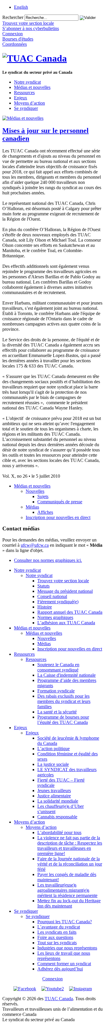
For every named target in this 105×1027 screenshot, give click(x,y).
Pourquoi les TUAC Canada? (64, 921)
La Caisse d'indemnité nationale (66, 675)
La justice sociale (53, 764)
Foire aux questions (55, 937)
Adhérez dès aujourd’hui (60, 968)
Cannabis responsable (57, 816)
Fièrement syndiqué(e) (57, 601)
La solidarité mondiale (57, 801)
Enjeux (20, 97)
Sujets (42, 496)
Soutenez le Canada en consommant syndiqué (58, 667)
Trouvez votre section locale (63, 580)
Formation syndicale (56, 690)
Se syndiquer (26, 108)
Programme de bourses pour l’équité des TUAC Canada (63, 720)
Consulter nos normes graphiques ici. (48, 560)
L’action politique (53, 748)
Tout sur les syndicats (57, 942)
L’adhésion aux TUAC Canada (66, 622)
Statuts (43, 585)
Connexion (52, 978)
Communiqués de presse (59, 501)
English (21, 7)
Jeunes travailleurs (54, 790)
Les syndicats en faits (56, 932)
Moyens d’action (29, 103)
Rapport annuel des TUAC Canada (69, 612)
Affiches (45, 512)
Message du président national (65, 591)
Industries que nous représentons (67, 947)
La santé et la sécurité (57, 711)
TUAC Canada (59, 998)
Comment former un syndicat (64, 963)
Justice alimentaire (54, 795)
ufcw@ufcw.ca (35, 545)
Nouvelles (35, 491)
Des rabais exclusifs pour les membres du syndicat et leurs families (63, 701)
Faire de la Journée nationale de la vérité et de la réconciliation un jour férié (69, 864)
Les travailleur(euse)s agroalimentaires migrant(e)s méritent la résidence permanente (67, 890)
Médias (32, 506)
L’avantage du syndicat (58, 926)
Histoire (44, 606)
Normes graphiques (55, 617)
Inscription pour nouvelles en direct (58, 517)
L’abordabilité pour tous (59, 832)
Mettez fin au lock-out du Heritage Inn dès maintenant (69, 903)
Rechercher (12, 17)
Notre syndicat (27, 82)
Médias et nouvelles (32, 87)
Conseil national (52, 596)
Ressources (24, 92)
